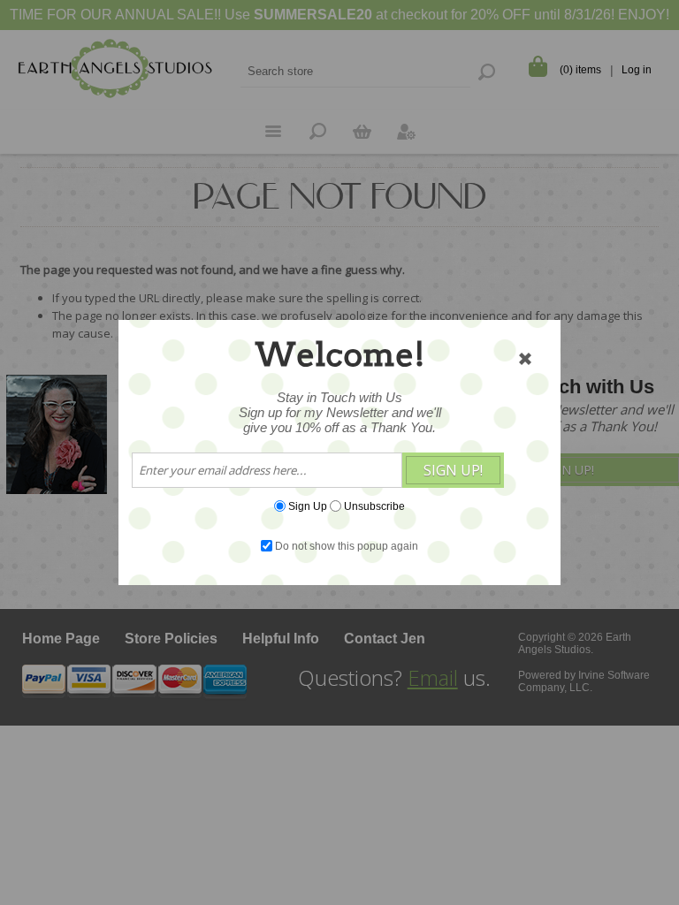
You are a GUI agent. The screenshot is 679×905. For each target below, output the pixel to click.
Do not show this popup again (346, 546)
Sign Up (307, 506)
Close (525, 358)
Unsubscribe (374, 506)
